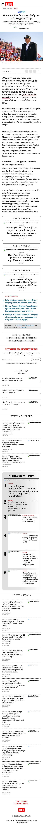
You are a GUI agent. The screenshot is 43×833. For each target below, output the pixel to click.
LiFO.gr (19, 325)
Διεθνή (16, 8)
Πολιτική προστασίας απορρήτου (26, 820)
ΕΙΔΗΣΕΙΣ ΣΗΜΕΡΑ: (11, 296)
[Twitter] (40, 58)
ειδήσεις (23, 327)
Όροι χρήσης (10, 820)
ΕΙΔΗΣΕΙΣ (9, 8)
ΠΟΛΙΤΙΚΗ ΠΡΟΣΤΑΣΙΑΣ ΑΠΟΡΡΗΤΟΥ (26, 363)
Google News (29, 325)
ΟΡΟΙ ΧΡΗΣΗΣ (10, 363)
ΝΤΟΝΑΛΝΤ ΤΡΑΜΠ (15, 341)
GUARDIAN (26, 335)
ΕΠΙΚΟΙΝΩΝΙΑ (22, 804)
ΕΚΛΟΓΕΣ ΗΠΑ (31, 338)
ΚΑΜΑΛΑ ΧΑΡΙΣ (29, 341)
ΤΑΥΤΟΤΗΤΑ (21, 801)
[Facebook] (37, 58)
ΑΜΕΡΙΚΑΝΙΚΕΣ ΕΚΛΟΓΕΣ (15, 338)
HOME (4, 8)
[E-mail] (34, 71)
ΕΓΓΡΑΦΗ (36, 359)
